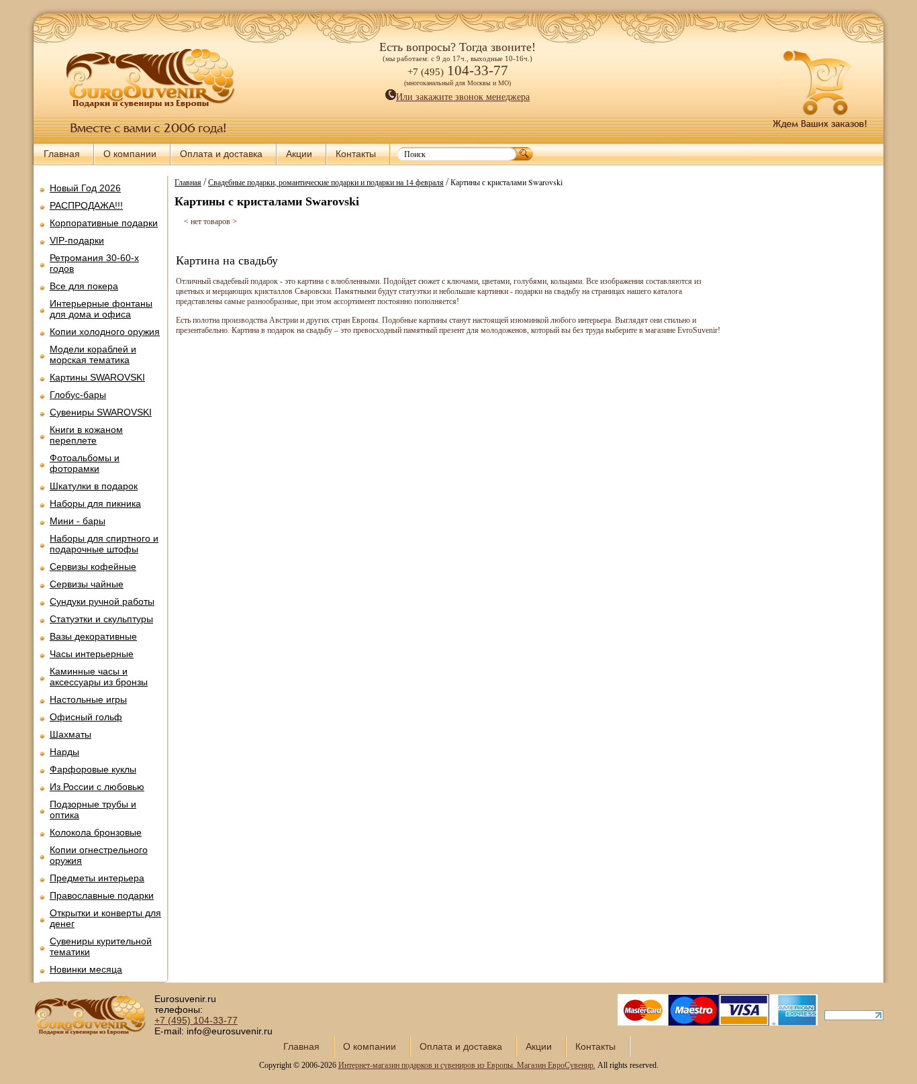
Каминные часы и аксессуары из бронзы (99, 676)
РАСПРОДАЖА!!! (86, 205)
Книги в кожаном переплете (86, 435)
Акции (299, 153)
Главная (62, 153)
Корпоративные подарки (104, 222)
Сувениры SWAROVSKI (101, 412)
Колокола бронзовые (96, 832)
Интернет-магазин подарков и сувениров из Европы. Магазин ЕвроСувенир (465, 1065)
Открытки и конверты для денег (105, 918)
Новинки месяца (86, 969)
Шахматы (70, 734)
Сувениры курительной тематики (101, 946)
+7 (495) (196, 1020)
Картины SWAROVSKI (97, 377)
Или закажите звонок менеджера (463, 97)
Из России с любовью (97, 786)
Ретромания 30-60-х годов (94, 263)
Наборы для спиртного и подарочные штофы (104, 543)
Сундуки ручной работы (102, 601)
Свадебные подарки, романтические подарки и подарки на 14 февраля (326, 182)
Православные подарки (102, 895)
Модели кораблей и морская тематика (93, 354)
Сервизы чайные (87, 584)
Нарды (64, 751)
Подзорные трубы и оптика (93, 809)
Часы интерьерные (92, 653)
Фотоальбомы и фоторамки (84, 463)
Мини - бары (77, 520)
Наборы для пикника (95, 503)
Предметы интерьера (97, 878)
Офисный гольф (86, 716)
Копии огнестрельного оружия (99, 855)
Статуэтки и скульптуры (101, 618)
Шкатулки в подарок (94, 486)
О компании (129, 153)
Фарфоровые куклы (93, 769)
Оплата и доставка (221, 153)
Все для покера (84, 286)
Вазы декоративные (93, 636)
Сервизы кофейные (93, 566)
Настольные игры (88, 699)
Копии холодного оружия (105, 331)
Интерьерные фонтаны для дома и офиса (101, 308)
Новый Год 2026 (85, 188)
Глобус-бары (78, 394)
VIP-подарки (77, 240)
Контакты (356, 153)
